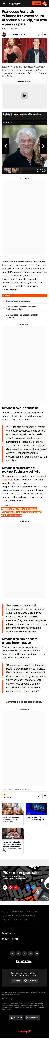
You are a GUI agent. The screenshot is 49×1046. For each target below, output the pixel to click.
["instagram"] (10, 887)
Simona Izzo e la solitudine (18, 301)
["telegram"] (33, 887)
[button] (44, 34)
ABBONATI (37, 3)
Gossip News (6, 789)
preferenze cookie (20, 920)
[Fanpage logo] (14, 3)
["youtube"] (16, 887)
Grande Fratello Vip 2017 (21, 789)
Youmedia (5, 912)
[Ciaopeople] (24, 1031)
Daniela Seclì (19, 34)
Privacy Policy (31, 912)
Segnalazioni (17, 912)
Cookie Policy (7, 916)
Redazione (6, 920)
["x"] (22, 887)
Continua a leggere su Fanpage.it (24, 701)
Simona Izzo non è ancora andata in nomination (22, 316)
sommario (7, 296)
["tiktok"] (5, 887)
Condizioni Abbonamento (25, 916)
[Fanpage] (24, 962)
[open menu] (3, 3)
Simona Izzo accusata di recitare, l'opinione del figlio (21, 307)
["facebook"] (28, 887)
